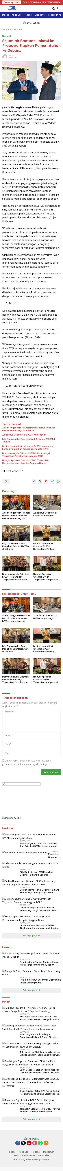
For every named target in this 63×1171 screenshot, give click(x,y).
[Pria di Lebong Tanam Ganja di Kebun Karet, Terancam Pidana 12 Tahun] (31, 955)
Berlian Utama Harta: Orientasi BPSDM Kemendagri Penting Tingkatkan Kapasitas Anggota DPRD (28, 447)
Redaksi (36, 1152)
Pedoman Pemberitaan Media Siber (32, 1155)
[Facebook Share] (34, 481)
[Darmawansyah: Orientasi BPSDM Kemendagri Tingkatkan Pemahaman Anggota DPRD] (16, 563)
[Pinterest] (29, 1143)
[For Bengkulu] (12, 8)
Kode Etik (23, 1152)
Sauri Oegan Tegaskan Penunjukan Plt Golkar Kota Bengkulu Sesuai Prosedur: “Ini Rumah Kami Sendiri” (40, 1071)
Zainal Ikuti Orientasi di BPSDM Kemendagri (24, 434)
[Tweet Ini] (40, 481)
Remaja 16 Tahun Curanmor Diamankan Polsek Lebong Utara (40, 981)
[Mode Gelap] (54, 8)
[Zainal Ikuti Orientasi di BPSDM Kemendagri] (47, 502)
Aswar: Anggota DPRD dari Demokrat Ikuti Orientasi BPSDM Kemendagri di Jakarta (28, 429)
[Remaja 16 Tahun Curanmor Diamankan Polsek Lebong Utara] (31, 973)
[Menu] (4, 8)
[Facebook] (17, 1143)
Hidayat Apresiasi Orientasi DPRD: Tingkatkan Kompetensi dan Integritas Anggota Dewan (25, 461)
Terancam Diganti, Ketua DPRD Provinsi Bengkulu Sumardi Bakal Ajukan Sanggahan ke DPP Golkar (40, 1110)
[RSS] (46, 1143)
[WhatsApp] (40, 1143)
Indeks (12, 1152)
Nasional (6, 36)
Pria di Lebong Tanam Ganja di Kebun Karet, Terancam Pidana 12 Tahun (39, 963)
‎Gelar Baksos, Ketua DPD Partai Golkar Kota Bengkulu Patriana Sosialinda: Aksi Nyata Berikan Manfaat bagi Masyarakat (40, 1092)
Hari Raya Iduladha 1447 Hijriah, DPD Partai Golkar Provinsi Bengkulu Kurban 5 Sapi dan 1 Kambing (40, 1018)
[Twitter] (23, 1143)
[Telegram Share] (52, 481)
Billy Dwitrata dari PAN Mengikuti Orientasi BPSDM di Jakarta (28, 440)
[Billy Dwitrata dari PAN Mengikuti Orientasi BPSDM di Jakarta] (16, 533)
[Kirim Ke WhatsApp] (58, 481)
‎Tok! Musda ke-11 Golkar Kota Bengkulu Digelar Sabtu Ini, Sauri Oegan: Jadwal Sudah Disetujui (40, 1053)
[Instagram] (34, 1143)
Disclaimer (48, 1152)
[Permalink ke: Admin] (4, 56)
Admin (11, 55)
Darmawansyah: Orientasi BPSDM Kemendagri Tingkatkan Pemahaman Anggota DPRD (26, 454)
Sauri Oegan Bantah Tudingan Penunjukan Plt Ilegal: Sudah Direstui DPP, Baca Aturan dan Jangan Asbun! (39, 1036)
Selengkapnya (30, 935)
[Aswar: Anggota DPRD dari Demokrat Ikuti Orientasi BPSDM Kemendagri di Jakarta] (16, 502)
